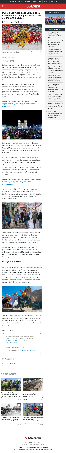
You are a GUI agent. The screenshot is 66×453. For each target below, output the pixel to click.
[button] (1, 397)
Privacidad (45, 447)
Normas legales (37, 1)
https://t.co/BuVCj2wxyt (13, 340)
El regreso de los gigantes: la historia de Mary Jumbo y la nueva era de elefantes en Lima (10, 419)
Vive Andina (54, 1)
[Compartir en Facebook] (17, 399)
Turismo (46, 1)
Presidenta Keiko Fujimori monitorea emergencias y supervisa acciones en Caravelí (10, 394)
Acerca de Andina (31, 447)
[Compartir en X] (19, 399)
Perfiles (20, 1)
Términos (39, 447)
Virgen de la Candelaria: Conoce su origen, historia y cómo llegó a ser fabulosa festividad (20, 103)
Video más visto (55, 13)
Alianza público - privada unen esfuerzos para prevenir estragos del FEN (32, 394)
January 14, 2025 (28, 350)
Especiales (27, 1)
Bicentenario (12, 1)
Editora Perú (22, 447)
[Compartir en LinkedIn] (20, 399)
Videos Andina (8, 373)
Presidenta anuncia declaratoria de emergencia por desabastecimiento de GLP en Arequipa (33, 420)
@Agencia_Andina (11, 342)
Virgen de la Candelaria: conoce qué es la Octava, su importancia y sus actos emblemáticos (21, 181)
